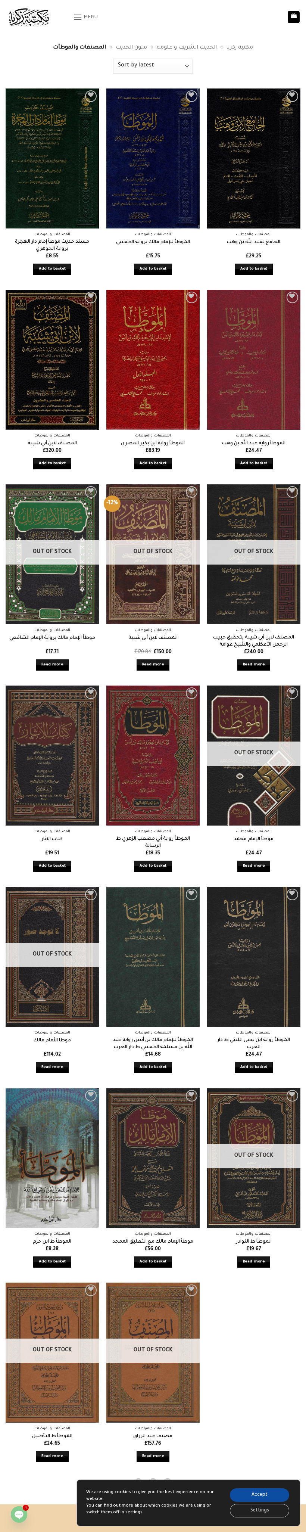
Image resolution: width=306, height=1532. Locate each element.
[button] (85, 17)
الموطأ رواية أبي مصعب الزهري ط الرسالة (153, 842)
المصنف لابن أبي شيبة (52, 443)
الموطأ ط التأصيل (52, 1436)
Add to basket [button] (52, 269)
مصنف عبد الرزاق (152, 1436)
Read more (52, 665)
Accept (260, 1495)
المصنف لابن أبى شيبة (153, 638)
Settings (259, 1510)
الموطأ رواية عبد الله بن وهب (253, 443)
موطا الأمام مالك (52, 1040)
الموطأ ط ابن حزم (52, 1241)
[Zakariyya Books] (37, 17)
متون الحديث (131, 48)
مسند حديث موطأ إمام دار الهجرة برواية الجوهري (52, 245)
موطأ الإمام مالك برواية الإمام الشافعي (52, 638)
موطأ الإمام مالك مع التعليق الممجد (152, 1241)
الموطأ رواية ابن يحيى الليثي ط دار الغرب (253, 1044)
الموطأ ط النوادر (254, 1241)
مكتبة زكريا (239, 48)
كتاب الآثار (52, 839)
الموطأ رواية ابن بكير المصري (153, 443)
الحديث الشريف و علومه (187, 48)
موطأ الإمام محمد (254, 839)
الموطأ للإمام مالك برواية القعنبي (153, 242)
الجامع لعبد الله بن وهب (253, 242)
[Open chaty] (19, 1514)
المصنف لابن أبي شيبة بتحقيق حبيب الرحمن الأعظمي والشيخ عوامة (253, 641)
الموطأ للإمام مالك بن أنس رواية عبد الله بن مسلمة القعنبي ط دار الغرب (153, 1044)
